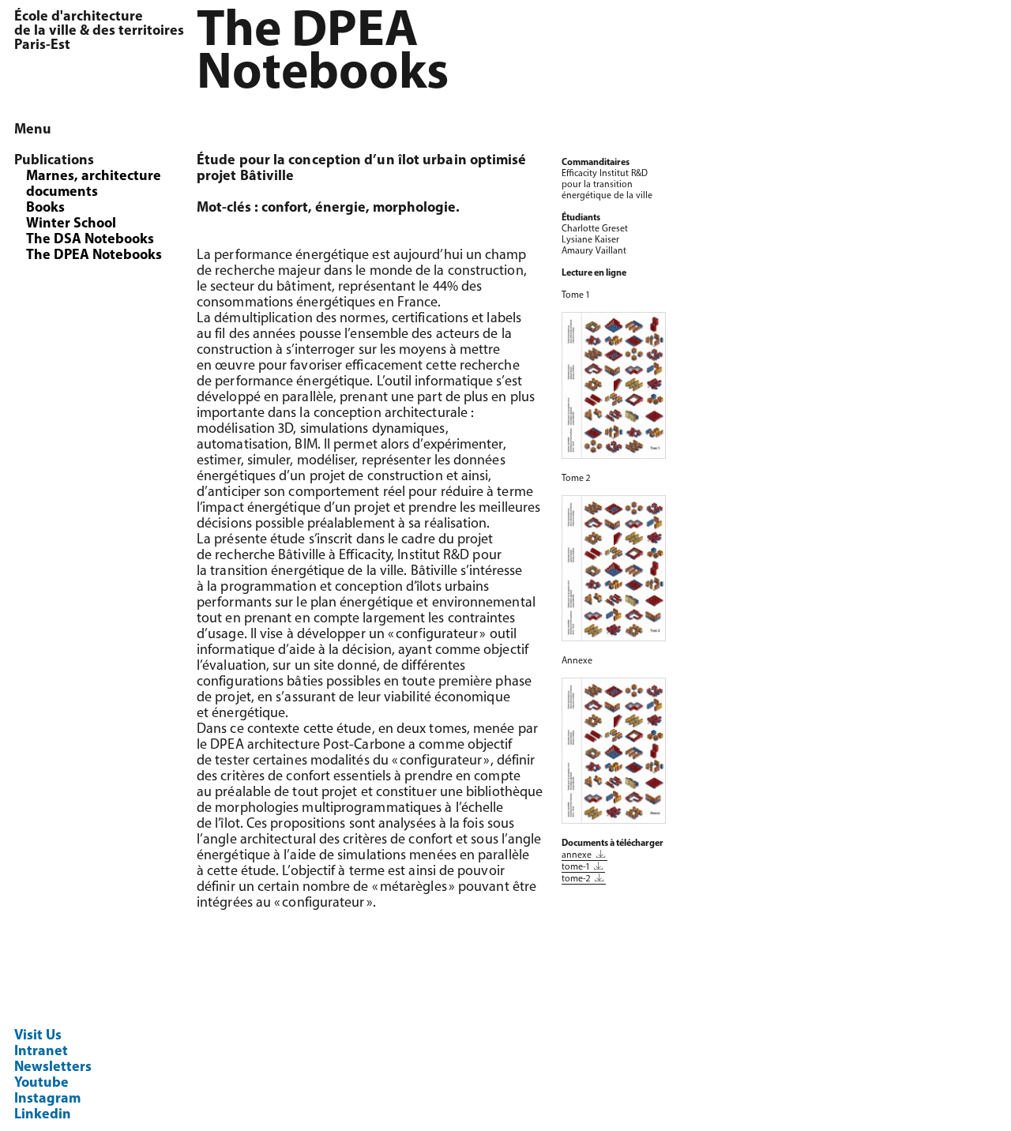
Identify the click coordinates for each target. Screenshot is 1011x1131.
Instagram (47, 1099)
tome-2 (577, 879)
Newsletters (53, 1068)
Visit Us (38, 1036)
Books (45, 208)
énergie (340, 208)
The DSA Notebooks (90, 240)
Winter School (71, 224)
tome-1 (577, 867)
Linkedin (42, 1115)
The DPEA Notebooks (94, 256)
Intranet (41, 1052)
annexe (578, 855)
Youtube (41, 1084)
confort (284, 208)
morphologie (414, 208)
